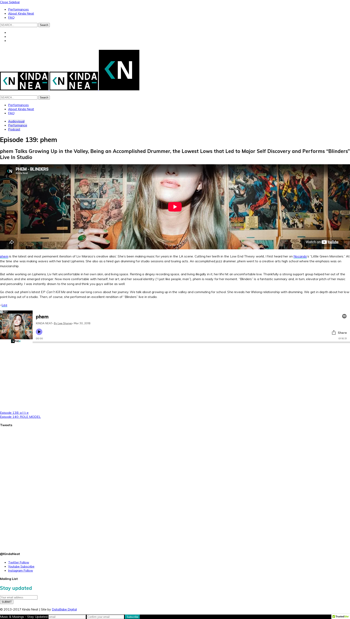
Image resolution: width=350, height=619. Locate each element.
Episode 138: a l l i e (14, 413)
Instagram (20, 570)
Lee (4, 305)
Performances (18, 9)
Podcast (14, 129)
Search (44, 25)
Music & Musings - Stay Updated (24, 617)
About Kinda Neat (21, 13)
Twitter (18, 562)
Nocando (300, 256)
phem (4, 256)
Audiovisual (16, 121)
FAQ (11, 17)
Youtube (21, 566)
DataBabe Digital (64, 609)
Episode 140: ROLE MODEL (20, 417)
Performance (17, 125)
